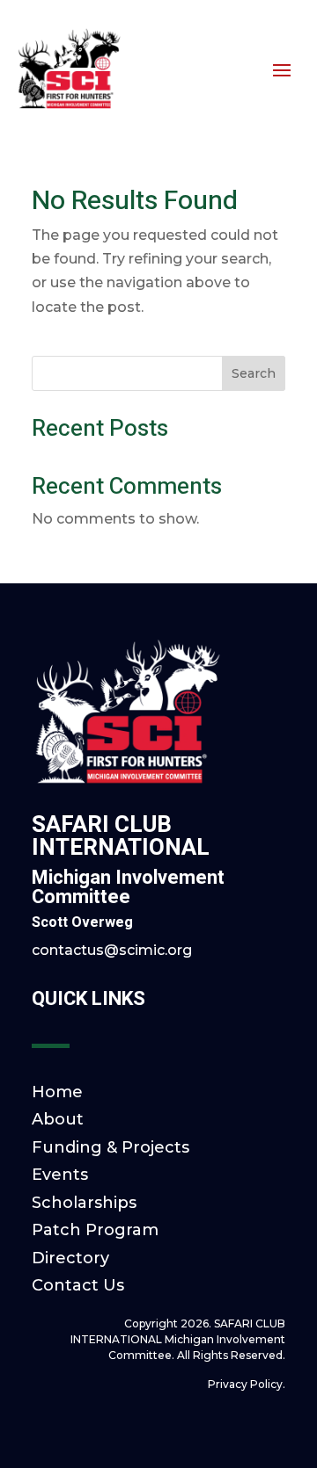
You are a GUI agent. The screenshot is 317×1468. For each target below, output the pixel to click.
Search (254, 373)
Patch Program (95, 1230)
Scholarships (84, 1202)
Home (57, 1092)
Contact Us (78, 1285)
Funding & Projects (110, 1147)
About (58, 1119)
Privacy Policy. (246, 1384)
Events (60, 1174)
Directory (70, 1258)
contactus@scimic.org (112, 950)
